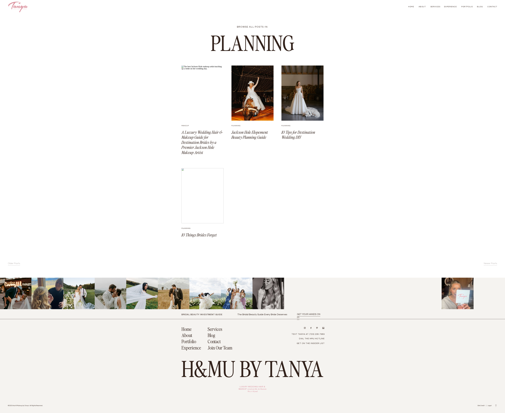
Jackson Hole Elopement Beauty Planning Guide (249, 135)
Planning (236, 126)
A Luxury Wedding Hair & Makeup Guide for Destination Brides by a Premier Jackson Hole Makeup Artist (202, 142)
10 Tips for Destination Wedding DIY (298, 135)
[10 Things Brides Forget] (202, 195)
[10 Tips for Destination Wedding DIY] (302, 93)
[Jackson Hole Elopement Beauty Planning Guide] (252, 93)
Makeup (185, 126)
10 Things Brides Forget (199, 234)
